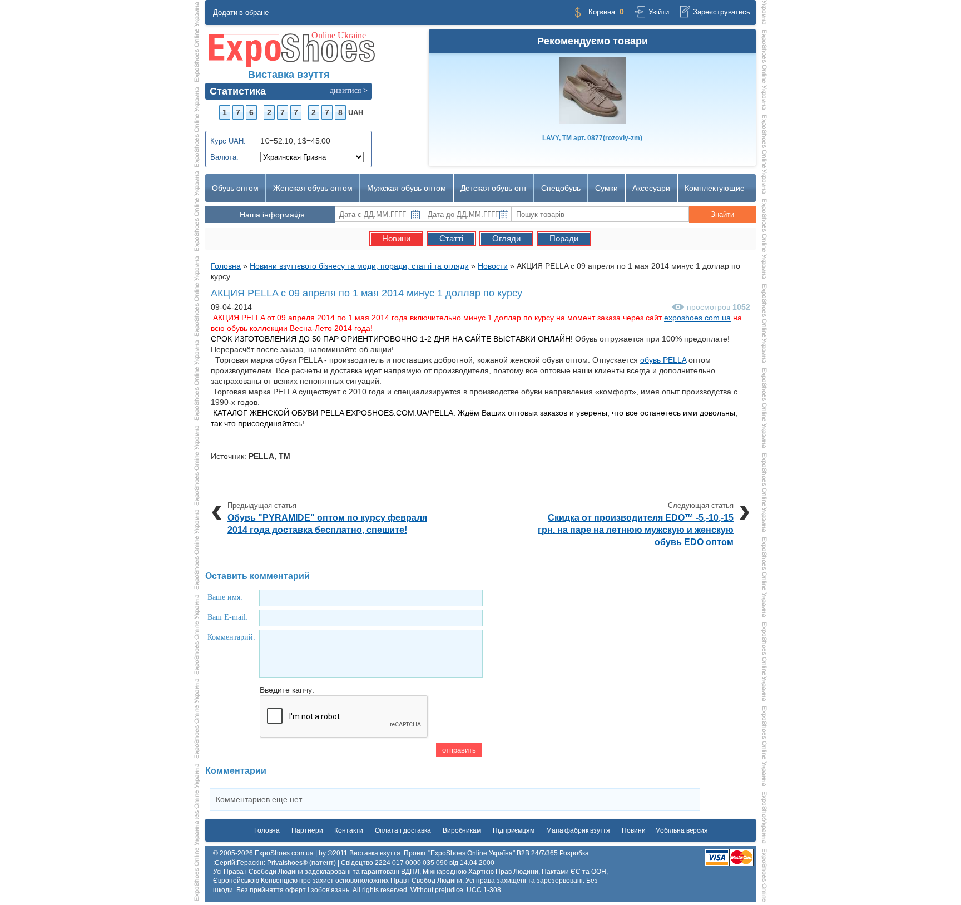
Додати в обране (241, 12)
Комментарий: (231, 637)
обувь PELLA (663, 359)
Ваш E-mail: (227, 617)
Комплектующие (715, 188)
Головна (267, 830)
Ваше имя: (224, 597)
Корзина (601, 12)
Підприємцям (513, 830)
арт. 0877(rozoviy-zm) (592, 138)
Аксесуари (651, 188)
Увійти (658, 12)
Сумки (606, 188)
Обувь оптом (235, 188)
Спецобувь (561, 188)
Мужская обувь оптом (406, 188)
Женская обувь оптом (313, 188)
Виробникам (462, 830)
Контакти (348, 830)
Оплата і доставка (403, 830)
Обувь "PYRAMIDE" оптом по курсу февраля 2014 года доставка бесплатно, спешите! (327, 524)
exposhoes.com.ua (697, 317)
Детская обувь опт (493, 188)
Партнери (307, 830)
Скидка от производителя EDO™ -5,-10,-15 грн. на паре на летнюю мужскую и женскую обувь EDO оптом (636, 530)
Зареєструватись (721, 12)
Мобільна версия (682, 830)
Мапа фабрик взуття (578, 830)
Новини (633, 830)
